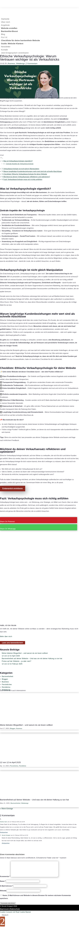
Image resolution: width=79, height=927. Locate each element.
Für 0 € (4, 37)
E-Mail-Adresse (6, 886)
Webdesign (20, 64)
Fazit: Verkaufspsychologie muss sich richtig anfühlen (22, 179)
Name (3, 881)
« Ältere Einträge (6, 809)
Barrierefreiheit (7, 676)
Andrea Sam (3, 822)
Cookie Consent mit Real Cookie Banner (15, 912)
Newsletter (5, 47)
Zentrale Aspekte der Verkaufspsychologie (19, 164)
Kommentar (5, 876)
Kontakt (4, 50)
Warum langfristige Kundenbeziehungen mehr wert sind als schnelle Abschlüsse (32, 171)
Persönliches (7, 684)
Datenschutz (15, 909)
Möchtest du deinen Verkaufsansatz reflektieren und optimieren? (26, 177)
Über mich (5, 22)
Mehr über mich (6, 636)
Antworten (4, 832)
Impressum (4, 909)
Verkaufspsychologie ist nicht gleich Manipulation (21, 169)
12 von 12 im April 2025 (11, 656)
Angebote (5, 25)
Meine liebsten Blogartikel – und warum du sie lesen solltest (25, 653)
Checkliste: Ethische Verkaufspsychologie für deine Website (25, 174)
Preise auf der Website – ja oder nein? (16, 661)
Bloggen (5, 679)
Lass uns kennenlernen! (12, 643)
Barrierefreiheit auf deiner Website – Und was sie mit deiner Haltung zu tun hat (32, 658)
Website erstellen (9, 28)
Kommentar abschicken (8, 903)
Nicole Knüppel (6, 835)
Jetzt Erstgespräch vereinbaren (15, 53)
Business (11, 64)
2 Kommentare (31, 64)
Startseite (5, 19)
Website (3, 891)
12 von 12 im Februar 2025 (12, 664)
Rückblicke (6, 687)
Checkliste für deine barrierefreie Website (20, 40)
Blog (3, 34)
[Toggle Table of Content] (1, 158)
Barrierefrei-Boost (9, 31)
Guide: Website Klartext (12, 43)
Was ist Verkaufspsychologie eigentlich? (18, 161)
